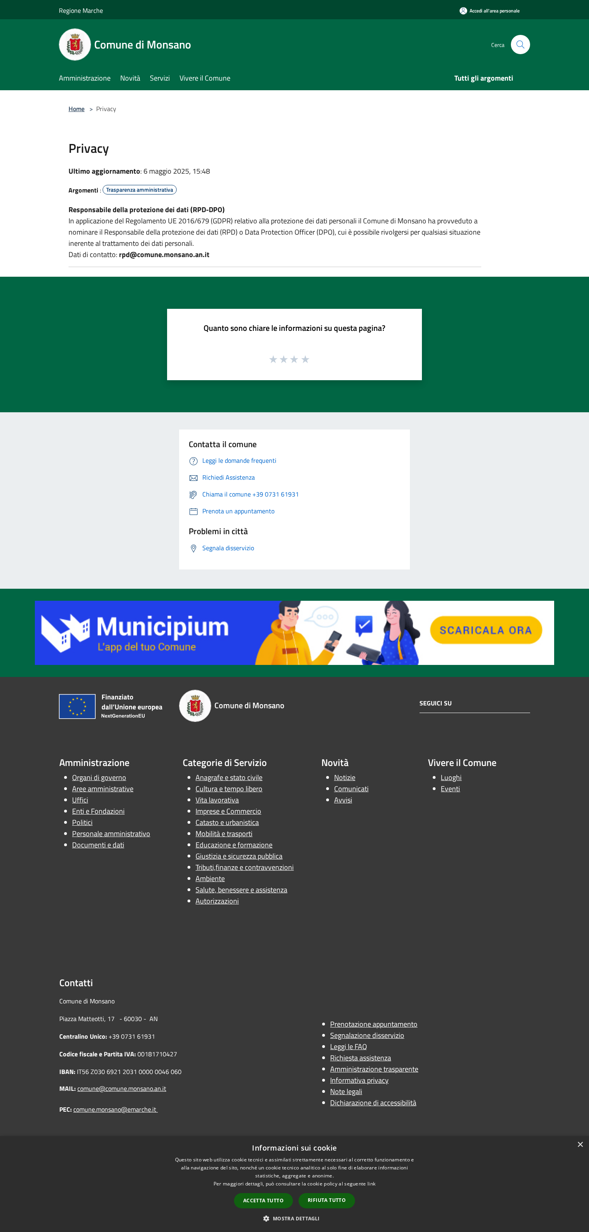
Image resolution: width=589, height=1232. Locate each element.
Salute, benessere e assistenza (241, 889)
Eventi (450, 788)
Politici (82, 822)
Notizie (344, 777)
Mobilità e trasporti (224, 833)
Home (77, 108)
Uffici (80, 799)
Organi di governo (99, 777)
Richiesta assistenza (360, 1057)
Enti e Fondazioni (98, 811)
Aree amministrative (102, 788)
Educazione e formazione (234, 844)
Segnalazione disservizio (367, 1035)
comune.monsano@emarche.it (115, 1109)
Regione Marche (81, 10)
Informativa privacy (359, 1080)
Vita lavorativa (217, 799)
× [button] (580, 1145)
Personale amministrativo (111, 833)
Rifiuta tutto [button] (327, 1200)
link (371, 1183)
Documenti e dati (98, 844)
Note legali (346, 1091)
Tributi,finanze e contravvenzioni (245, 867)
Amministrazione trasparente (374, 1069)
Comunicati (351, 788)
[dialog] (294, 1184)
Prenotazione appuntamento (374, 1024)
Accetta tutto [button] (263, 1200)
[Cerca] (520, 44)
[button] (294, 1218)
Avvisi (343, 799)
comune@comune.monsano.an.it (121, 1088)
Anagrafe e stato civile (229, 777)
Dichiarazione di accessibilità (373, 1102)
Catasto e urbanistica (227, 822)
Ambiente (210, 878)
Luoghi (451, 777)
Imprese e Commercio (228, 811)
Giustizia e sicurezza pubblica (239, 856)
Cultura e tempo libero (229, 788)
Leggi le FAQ (348, 1046)
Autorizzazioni (217, 901)
